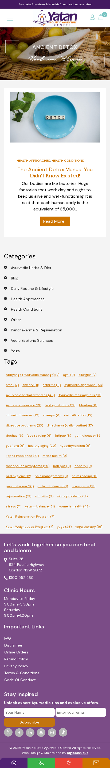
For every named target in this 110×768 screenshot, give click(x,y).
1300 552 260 (21, 577)
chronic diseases (22, 415)
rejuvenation (18, 496)
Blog (14, 278)
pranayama (83, 486)
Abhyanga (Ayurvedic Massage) (32, 375)
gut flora (15, 446)
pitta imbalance (52, 486)
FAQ (7, 638)
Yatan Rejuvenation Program (30, 516)
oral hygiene (18, 476)
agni (69, 375)
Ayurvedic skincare (23, 405)
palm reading (84, 476)
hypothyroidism (75, 446)
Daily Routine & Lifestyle (32, 288)
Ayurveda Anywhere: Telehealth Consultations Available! (55, 4)
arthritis (52, 385)
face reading (39, 435)
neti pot (62, 466)
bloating (88, 405)
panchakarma (20, 486)
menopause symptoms (27, 466)
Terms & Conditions (21, 673)
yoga (64, 527)
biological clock (60, 405)
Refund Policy (16, 659)
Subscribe (30, 722)
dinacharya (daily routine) (70, 425)
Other (16, 319)
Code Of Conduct (20, 679)
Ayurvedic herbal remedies (30, 395)
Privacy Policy (16, 666)
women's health (73, 506)
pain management (51, 476)
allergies (87, 375)
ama (12, 385)
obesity (83, 466)
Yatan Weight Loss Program (29, 527)
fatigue (63, 435)
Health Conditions (68, 161)
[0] (101, 18)
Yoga (15, 350)
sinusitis (44, 496)
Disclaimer (13, 645)
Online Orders (16, 652)
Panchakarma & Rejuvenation (36, 330)
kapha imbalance (22, 456)
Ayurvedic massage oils (79, 395)
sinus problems (72, 496)
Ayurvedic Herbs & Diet (31, 267)
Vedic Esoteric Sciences (32, 340)
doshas (14, 435)
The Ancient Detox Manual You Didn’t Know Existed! (55, 172)
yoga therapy (88, 527)
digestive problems (24, 425)
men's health (54, 456)
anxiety (30, 385)
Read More (53, 221)
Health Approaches (33, 161)
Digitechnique (77, 753)
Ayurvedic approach (83, 385)
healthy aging (42, 446)
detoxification (78, 415)
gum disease (87, 435)
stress (13, 506)
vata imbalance (40, 506)
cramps (51, 415)
